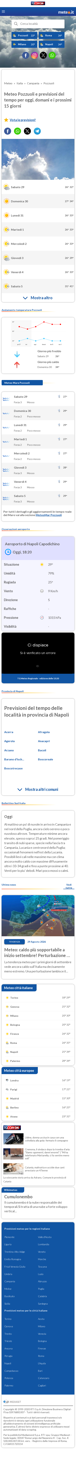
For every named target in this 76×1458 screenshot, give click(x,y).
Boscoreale (45, 759)
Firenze (42, 1348)
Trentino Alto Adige (14, 1251)
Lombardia (43, 1244)
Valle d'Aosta (44, 1237)
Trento (8, 1333)
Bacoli (42, 750)
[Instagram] (34, 55)
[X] (43, 55)
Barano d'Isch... (14, 759)
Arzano (9, 750)
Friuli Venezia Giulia (14, 1266)
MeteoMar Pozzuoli (49, 515)
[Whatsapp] (17, 131)
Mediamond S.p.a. (30, 1434)
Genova (8, 1326)
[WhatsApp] (52, 55)
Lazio (40, 1274)
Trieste (8, 1340)
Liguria (7, 1244)
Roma (41, 1355)
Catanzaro (43, 1378)
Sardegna (43, 1303)
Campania (9, 1281)
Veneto (42, 1251)
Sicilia (7, 1303)
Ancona (8, 1348)
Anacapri (44, 741)
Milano (41, 1326)
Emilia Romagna (12, 1259)
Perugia (8, 1355)
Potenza (8, 1378)
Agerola (9, 741)
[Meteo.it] (66, 11)
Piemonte (9, 1237)
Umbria (8, 1274)
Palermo (8, 1385)
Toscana (42, 1266)
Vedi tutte (69, 886)
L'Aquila (42, 1363)
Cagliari (42, 1385)
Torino (7, 1318)
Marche (42, 1259)
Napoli (7, 1363)
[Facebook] (25, 55)
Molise (7, 1288)
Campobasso (11, 1370)
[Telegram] (37, 131)
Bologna (42, 1340)
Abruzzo (42, 1281)
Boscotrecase (13, 768)
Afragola (44, 732)
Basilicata (9, 1296)
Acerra (8, 732)
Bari (40, 1370)
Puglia (41, 1288)
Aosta (41, 1318)
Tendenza (14, 941)
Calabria (42, 1296)
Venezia (42, 1333)
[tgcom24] (38, 4)
